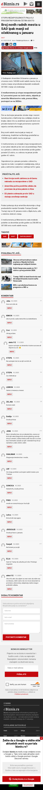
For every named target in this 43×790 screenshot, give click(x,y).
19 (33, 40)
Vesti (5, 730)
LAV (7, 469)
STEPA (9, 358)
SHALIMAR (10, 454)
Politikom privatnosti (21, 694)
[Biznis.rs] (11, 709)
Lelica (8, 515)
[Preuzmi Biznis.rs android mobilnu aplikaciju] (25, 4)
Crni (8, 330)
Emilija (9, 416)
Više (35, 48)
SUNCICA (10, 486)
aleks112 (12, 342)
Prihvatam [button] (13, 785)
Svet (3, 38)
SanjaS (9, 544)
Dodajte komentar (12, 595)
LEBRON (9, 387)
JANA (8, 431)
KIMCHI (9, 316)
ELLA (8, 559)
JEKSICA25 (10, 529)
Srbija (23, 730)
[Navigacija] (38, 4)
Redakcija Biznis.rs (22, 40)
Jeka (8, 301)
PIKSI (8, 500)
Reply (9, 308)
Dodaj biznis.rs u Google (23, 779)
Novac (23, 736)
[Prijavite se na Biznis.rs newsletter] (31, 4)
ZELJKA (9, 402)
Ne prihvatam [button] (28, 785)
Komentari (7, 296)
